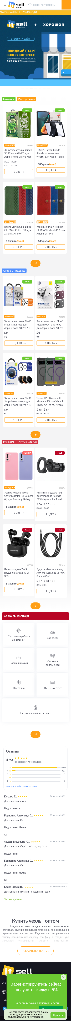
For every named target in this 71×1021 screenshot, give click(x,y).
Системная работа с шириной (19, 638)
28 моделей (10, 488)
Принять (58, 1015)
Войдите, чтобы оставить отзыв (21, 786)
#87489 (30, 222)
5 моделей (9, 316)
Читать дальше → (14, 899)
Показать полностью (35, 951)
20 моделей (42, 145)
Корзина (66, 1)
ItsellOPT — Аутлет (20, 441)
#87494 (62, 222)
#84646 (62, 565)
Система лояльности (52, 663)
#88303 (62, 394)
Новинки (8, 99)
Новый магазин (18, 662)
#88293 (30, 317)
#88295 (62, 317)
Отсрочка (18, 687)
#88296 (30, 394)
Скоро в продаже (14, 270)
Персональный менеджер (35, 713)
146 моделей (10, 222)
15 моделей (10, 145)
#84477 (30, 565)
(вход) (52, 164)
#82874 (62, 488)
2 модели (41, 316)
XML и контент (52, 687)
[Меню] (5, 4)
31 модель (41, 393)
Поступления (26, 99)
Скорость (52, 637)
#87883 (30, 145)
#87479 (62, 145)
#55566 (30, 488)
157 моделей (42, 222)
